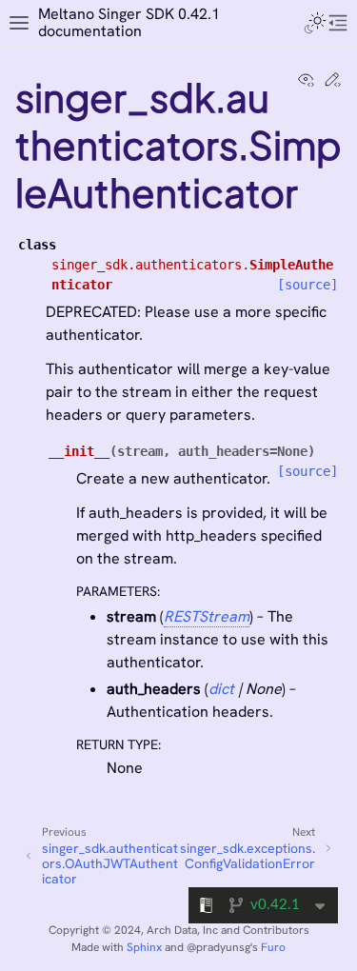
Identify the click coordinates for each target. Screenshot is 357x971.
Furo (273, 947)
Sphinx (144, 947)
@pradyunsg (218, 947)
